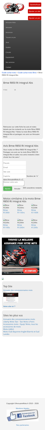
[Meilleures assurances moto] (20, 256)
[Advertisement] (22, 107)
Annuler (17, 189)
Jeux (7, 42)
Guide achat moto (9, 73)
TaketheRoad (35, 5)
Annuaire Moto (11, 22)
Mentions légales (22, 408)
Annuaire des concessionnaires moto (17, 290)
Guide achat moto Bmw (27, 73)
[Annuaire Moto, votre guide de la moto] (14, 7)
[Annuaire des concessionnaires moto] (10, 297)
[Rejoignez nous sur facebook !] (22, 415)
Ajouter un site (34, 11)
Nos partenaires (22, 425)
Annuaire (9, 27)
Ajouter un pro (34, 18)
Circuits (8, 52)
